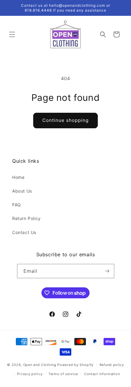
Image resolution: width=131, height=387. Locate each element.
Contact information (102, 374)
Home (18, 177)
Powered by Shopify (75, 364)
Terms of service (63, 374)
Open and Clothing (39, 364)
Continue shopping (65, 120)
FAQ (16, 204)
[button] (12, 34)
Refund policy (112, 365)
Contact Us (24, 232)
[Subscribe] (107, 271)
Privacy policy (29, 374)
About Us (22, 191)
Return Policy (26, 218)
